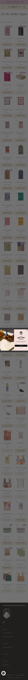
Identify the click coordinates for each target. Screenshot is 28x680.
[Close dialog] (27, 330)
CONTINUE (21, 345)
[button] (3, 673)
